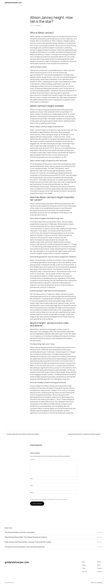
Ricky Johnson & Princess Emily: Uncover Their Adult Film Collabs (28, 542)
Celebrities (38, 25)
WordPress (99, 582)
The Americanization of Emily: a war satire (20, 532)
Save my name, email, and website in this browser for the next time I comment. (49, 499)
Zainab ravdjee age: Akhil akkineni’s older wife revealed (23, 434)
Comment (32, 459)
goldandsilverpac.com (13, 2)
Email (31, 485)
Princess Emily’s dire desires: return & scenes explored (24, 547)
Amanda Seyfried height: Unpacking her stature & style (84, 434)
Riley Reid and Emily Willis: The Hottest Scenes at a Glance (26, 537)
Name (31, 478)
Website (32, 492)
